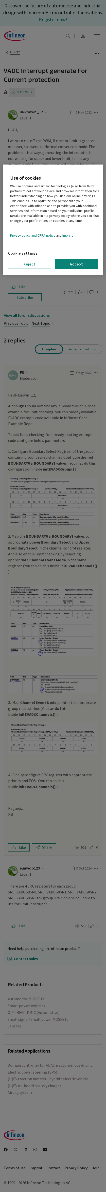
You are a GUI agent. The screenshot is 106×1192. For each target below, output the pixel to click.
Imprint (67, 235)
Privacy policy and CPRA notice (32, 235)
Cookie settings (23, 253)
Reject (29, 264)
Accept (76, 264)
